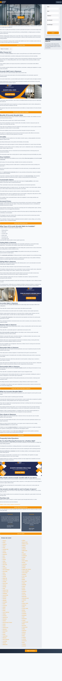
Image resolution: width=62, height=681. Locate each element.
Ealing (4, 566)
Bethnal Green (25, 542)
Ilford (23, 601)
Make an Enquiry (31, 650)
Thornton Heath (25, 608)
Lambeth (23, 557)
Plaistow (23, 586)
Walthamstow (24, 550)
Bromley (23, 562)
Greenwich (24, 591)
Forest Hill (24, 594)
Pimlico (4, 632)
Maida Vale (5, 578)
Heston (4, 603)
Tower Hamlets (25, 560)
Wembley (4, 552)
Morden (23, 588)
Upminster (24, 645)
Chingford (24, 554)
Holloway (4, 598)
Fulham (4, 624)
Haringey (4, 586)
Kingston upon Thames (26, 569)
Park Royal (5, 564)
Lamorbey (24, 639)
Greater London (25, 603)
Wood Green (5, 583)
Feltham (23, 540)
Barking (23, 610)
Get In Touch (53, 39)
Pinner (4, 547)
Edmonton (5, 619)
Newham (23, 593)
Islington (4, 613)
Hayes (4, 588)
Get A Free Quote (20, 533)
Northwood (5, 554)
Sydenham (24, 605)
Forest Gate (24, 576)
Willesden (4, 562)
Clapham (24, 547)
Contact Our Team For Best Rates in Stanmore (20, 388)
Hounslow (4, 615)
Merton (23, 577)
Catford (23, 606)
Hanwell (4, 574)
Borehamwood (17, 504)
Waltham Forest (25, 543)
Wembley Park (5, 549)
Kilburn (4, 573)
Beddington (24, 615)
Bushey (8, 504)
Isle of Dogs (24, 581)
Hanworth (24, 548)
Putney (4, 634)
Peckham (24, 565)
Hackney (4, 642)
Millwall (23, 579)
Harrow (4, 545)
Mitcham (23, 589)
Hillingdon (4, 600)
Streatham (24, 574)
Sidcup (23, 635)
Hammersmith (5, 595)
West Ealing (5, 571)
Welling (23, 628)
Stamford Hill (5, 617)
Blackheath (24, 596)
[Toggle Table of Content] (10, 49)
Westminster (5, 630)
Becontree (24, 625)
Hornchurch (24, 640)
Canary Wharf (24, 572)
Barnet (4, 557)
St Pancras (5, 605)
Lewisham (24, 599)
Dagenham (24, 630)
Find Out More (21, 435)
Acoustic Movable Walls (4, 25)
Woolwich (24, 611)
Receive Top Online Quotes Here (21, 223)
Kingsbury (12, 504)
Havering (24, 632)
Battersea (4, 637)
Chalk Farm (5, 579)
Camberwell (24, 555)
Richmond (5, 629)
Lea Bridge (5, 641)
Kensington (5, 602)
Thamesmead (24, 627)
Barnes (4, 608)
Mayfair (4, 607)
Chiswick (4, 585)
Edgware (1, 504)
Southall (4, 576)
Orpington (24, 644)
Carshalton (24, 613)
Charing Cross (5, 627)
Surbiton (23, 582)
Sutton (23, 616)
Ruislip (4, 561)
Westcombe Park (25, 598)
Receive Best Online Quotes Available (21, 112)
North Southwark (6, 639)
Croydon (23, 620)
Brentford (4, 596)
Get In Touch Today (21, 45)
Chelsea (4, 620)
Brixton (23, 559)
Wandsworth (5, 644)
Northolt (4, 559)
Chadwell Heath (25, 622)
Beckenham (24, 618)
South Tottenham (6, 612)
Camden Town (5, 590)
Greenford (5, 568)
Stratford (23, 567)
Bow (23, 552)
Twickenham (5, 636)
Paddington (5, 593)
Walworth (24, 545)
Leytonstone (24, 564)
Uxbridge (4, 581)
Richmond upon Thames (7, 622)
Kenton (5, 504)
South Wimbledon (25, 571)
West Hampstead (6, 569)
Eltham (23, 623)
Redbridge (24, 584)
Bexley (23, 642)
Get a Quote (20, 17)
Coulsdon (24, 637)
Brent (4, 556)
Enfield (4, 610)
